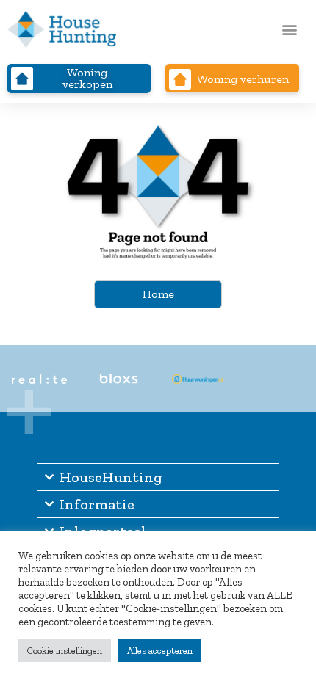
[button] (289, 30)
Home (158, 294)
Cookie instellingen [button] (64, 650)
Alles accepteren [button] (160, 650)
